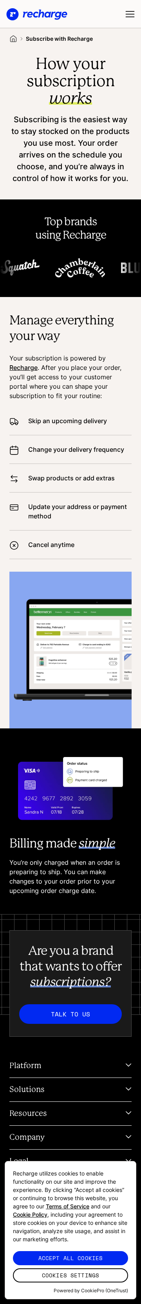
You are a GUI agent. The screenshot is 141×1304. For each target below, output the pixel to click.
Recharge (23, 367)
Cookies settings (70, 1275)
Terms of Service (67, 1206)
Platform (25, 1066)
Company (27, 1137)
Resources (28, 1113)
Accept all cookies (70, 1258)
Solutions (27, 1090)
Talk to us (70, 1014)
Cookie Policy (30, 1214)
